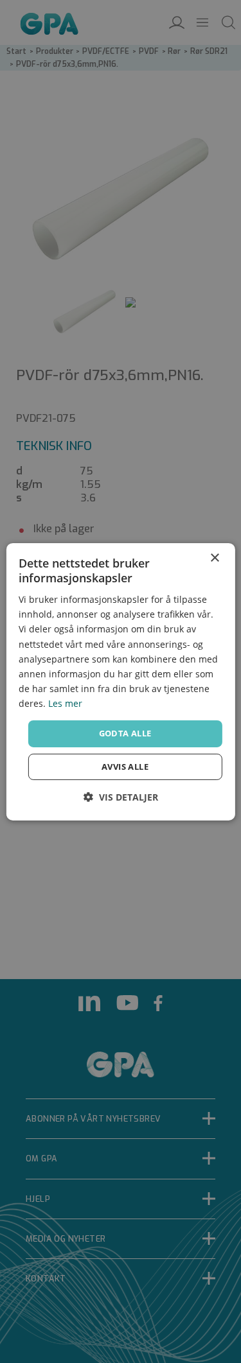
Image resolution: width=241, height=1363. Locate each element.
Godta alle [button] (125, 733)
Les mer (65, 703)
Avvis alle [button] (125, 766)
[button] (121, 797)
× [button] (214, 557)
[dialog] (120, 681)
